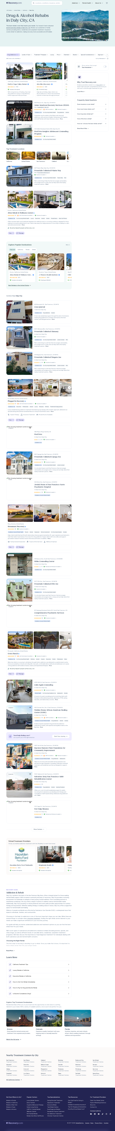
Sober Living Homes (32, 1107)
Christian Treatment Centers (55, 1116)
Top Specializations (53, 1097)
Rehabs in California (12, 1102)
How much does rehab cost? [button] (86, 109)
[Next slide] (67, 80)
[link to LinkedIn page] (95, 1114)
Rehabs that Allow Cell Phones (35, 1116)
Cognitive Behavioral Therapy (35, 1105)
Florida (27, 249)
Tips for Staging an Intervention (77, 1107)
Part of (41, 107)
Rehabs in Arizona (11, 1109)
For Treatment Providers (98, 1097)
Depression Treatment (53, 1102)
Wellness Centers (31, 1111)
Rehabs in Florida (11, 1100)
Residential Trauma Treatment (55, 1111)
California (25, 10)
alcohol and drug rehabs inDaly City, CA (18, 28)
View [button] (10, 233)
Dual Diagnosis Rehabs (53, 1109)
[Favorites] (107, 3)
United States (17, 10)
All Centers (9, 10)
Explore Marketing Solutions (98, 1102)
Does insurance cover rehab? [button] (86, 104)
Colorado (39, 1029)
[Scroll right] (107, 54)
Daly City (19, 296)
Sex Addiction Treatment (54, 1113)
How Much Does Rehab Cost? (76, 1109)
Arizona (9, 1029)
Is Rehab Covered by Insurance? (77, 1104)
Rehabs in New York (11, 1105)
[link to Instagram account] (106, 1114)
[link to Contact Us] (91, 1114)
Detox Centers (31, 1102)
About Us (92, 1105)
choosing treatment (33, 918)
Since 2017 (99, 85)
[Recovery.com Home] (14, 3)
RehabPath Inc (80, 1123)
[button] (18, 58)
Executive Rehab (51, 1105)
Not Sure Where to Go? (13, 1097)
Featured (12, 249)
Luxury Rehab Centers (33, 1100)
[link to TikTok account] (102, 1114)
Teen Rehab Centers (52, 1107)
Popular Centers (32, 1097)
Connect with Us (95, 1111)
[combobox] (46, 3)
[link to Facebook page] (110, 1114)
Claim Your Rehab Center (97, 1100)
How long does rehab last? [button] (85, 114)
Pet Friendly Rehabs (32, 1113)
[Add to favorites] (30, 103)
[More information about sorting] (108, 58)
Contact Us (93, 1107)
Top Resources (73, 1097)
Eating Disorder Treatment (54, 1100)
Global (34, 249)
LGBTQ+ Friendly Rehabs (34, 1109)
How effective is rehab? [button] (84, 119)
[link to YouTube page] (98, 1114)
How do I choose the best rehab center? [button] (89, 123)
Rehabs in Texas (10, 1107)
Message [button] (21, 233)
